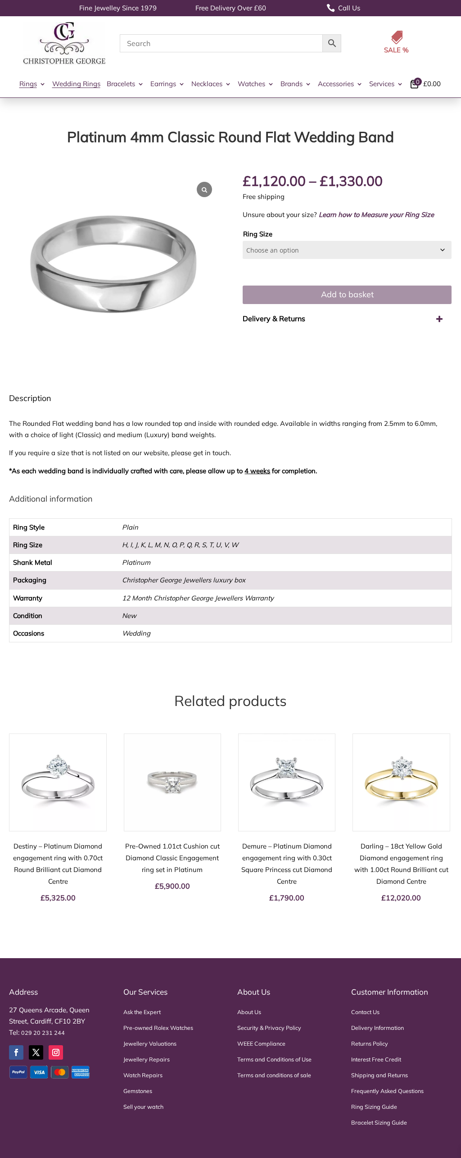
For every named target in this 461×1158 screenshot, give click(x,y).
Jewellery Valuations (149, 1043)
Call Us (343, 8)
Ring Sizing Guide (374, 1106)
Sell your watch (143, 1106)
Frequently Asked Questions (387, 1090)
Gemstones (137, 1090)
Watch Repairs (143, 1075)
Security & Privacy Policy (269, 1027)
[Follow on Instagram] (56, 1052)
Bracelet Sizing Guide (379, 1122)
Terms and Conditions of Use (274, 1059)
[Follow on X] (36, 1052)
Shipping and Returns (379, 1075)
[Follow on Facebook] (16, 1052)
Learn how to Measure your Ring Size (376, 214)
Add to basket (347, 294)
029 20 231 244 (43, 1032)
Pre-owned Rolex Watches (158, 1027)
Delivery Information (377, 1027)
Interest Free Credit (376, 1059)
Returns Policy (369, 1043)
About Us (249, 1011)
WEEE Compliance (261, 1043)
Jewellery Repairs (146, 1059)
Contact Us (365, 1011)
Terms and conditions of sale (274, 1075)
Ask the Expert (142, 1011)
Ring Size (257, 234)
